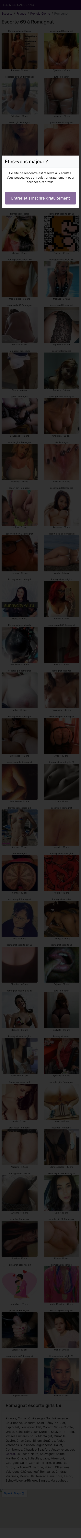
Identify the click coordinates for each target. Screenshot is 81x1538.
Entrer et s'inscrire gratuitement (40, 198)
